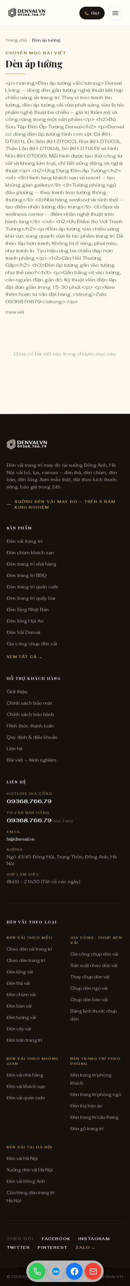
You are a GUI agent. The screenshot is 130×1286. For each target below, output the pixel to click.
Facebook (56, 1238)
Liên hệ (14, 749)
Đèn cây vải (19, 1029)
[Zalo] (55, 1271)
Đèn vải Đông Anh (26, 1181)
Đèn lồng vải (20, 972)
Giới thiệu (17, 692)
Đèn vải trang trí (24, 541)
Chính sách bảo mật (29, 703)
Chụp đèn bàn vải (89, 1000)
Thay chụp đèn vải (89, 977)
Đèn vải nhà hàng (25, 1075)
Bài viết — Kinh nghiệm (31, 760)
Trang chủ (16, 40)
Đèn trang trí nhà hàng (31, 564)
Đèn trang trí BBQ (27, 575)
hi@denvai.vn (21, 839)
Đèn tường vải (21, 1017)
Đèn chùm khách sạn (30, 553)
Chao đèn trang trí (26, 960)
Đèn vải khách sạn (26, 1086)
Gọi (95, 13)
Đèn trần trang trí (24, 1040)
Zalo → (85, 1247)
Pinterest (52, 1247)
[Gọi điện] (37, 1271)
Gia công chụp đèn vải (32, 644)
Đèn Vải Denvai (23, 632)
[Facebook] (74, 1271)
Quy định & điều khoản (32, 737)
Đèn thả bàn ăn (86, 1106)
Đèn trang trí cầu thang (94, 1117)
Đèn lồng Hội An (25, 621)
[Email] (93, 1271)
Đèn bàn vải (19, 1006)
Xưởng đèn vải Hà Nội (30, 1170)
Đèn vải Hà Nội (22, 1158)
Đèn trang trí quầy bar (31, 598)
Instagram (94, 1238)
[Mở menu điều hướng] (115, 13)
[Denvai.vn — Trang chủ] (26, 13)
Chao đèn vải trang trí (29, 949)
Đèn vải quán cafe (26, 1098)
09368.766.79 (29, 801)
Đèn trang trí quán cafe (32, 587)
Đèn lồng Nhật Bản (28, 609)
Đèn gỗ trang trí (86, 1129)
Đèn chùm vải (21, 995)
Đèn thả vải (18, 983)
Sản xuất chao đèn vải (93, 965)
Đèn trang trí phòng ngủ (95, 1094)
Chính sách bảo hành (30, 714)
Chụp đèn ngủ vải (89, 988)
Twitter (18, 1247)
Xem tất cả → (25, 656)
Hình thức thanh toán (30, 726)
